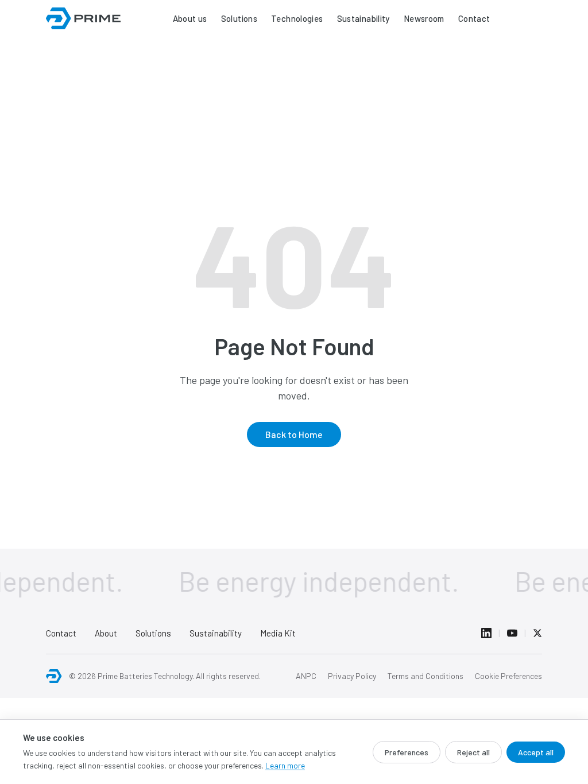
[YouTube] (512, 633)
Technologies (297, 18)
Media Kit (278, 633)
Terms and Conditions (425, 676)
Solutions (239, 18)
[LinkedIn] (486, 633)
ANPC (306, 676)
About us (190, 18)
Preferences (406, 752)
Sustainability (363, 18)
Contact (474, 18)
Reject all (473, 752)
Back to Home (294, 434)
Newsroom (424, 18)
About (106, 633)
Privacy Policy (352, 676)
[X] (537, 633)
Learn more (285, 765)
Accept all (536, 752)
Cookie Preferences (508, 676)
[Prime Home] (54, 676)
